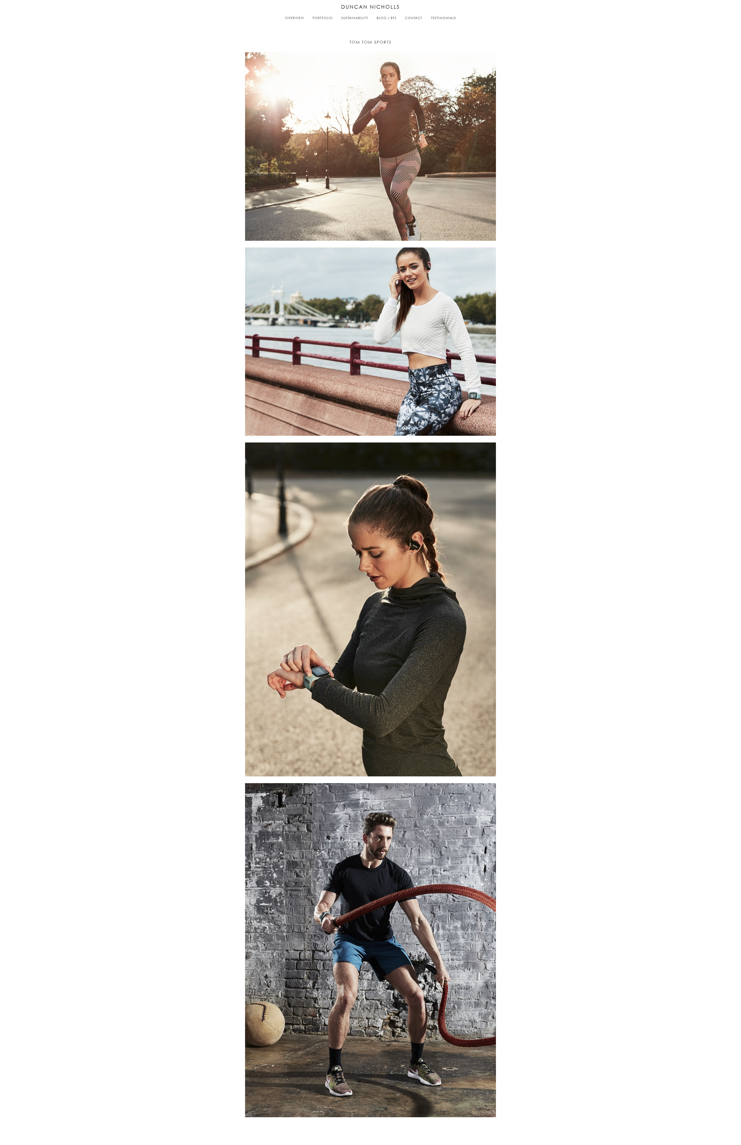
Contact (413, 18)
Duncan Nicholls (370, 7)
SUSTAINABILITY (354, 18)
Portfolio (323, 18)
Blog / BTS (387, 18)
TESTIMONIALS (443, 18)
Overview (294, 18)
